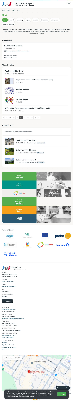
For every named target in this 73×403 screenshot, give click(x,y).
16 (13, 117)
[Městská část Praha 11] (63, 235)
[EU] (45, 235)
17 (17, 117)
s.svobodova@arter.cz (8, 335)
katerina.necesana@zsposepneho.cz (17, 51)
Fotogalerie (54, 20)
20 (28, 117)
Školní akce (44, 20)
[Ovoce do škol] (27, 244)
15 (10, 117)
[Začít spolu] (19, 193)
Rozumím (62, 394)
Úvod (4, 20)
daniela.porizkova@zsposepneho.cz (13, 318)
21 (31, 117)
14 (6, 117)
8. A (18, 10)
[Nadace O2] (63, 244)
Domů (3, 10)
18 (20, 117)
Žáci (8, 10)
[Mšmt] (27, 235)
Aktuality (20, 20)
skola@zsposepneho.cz (9, 286)
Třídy (13, 10)
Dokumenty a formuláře (9, 347)
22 (35, 117)
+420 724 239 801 (8, 337)
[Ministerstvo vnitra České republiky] (10, 244)
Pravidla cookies (29, 396)
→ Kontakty (7, 301)
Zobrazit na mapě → (62, 388)
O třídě (12, 20)
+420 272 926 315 (7, 281)
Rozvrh (35, 20)
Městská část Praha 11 (8, 309)
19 (24, 117)
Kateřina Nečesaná (13, 46)
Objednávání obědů (8, 345)
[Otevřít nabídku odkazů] (69, 4)
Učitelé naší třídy (8, 24)
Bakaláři (4, 342)
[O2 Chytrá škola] (10, 253)
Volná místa (5, 350)
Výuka (28, 20)
